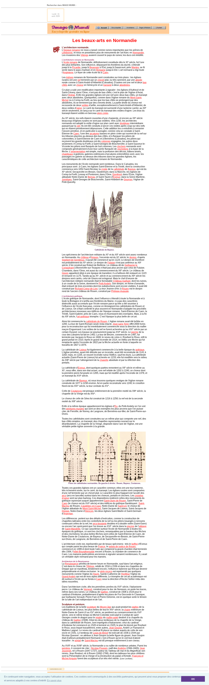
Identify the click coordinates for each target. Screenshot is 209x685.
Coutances (76, 391)
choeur (79, 85)
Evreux (116, 177)
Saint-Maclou (91, 640)
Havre (96, 574)
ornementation (78, 151)
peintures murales (75, 409)
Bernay (91, 177)
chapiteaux (67, 154)
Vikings (84, 55)
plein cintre (102, 113)
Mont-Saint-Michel (92, 508)
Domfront (117, 174)
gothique (139, 349)
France (101, 546)
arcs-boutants (99, 523)
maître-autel (112, 617)
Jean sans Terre (121, 324)
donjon (132, 257)
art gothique (83, 316)
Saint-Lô (122, 506)
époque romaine (72, 50)
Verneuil (88, 589)
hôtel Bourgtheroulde (84, 551)
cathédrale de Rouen (96, 321)
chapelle (104, 360)
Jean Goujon (115, 628)
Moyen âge (105, 607)
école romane (70, 62)
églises (69, 77)
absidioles (124, 85)
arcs (64, 495)
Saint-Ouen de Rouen (115, 500)
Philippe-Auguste (120, 291)
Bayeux (131, 169)
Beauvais (94, 67)
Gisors (65, 273)
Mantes (135, 67)
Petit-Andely (105, 283)
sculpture (91, 607)
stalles (135, 607)
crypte (104, 169)
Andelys (122, 648)
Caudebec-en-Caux (91, 506)
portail (78, 640)
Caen (105, 72)
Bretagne (100, 70)
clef (78, 126)
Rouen (125, 288)
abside (138, 80)
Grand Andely (69, 576)
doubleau (124, 123)
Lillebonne (67, 52)
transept (107, 85)
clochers (121, 146)
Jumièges (67, 179)
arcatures (94, 133)
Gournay (128, 179)
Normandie (138, 52)
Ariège (71, 95)
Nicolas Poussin (99, 648)
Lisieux (83, 349)
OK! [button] (193, 679)
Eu (116, 406)
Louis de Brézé (100, 633)
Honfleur (125, 574)
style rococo (106, 571)
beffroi (135, 544)
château (85, 257)
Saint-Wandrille (72, 529)
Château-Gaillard (121, 281)
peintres (66, 648)
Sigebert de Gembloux (73, 260)
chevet (101, 80)
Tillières (90, 566)
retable (99, 617)
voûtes (85, 105)
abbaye (142, 526)
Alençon (89, 511)
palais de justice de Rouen (122, 546)
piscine (130, 526)
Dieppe (65, 511)
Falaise (111, 262)
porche (134, 332)
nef (79, 80)
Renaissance (71, 563)
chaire (127, 609)
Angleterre (68, 72)
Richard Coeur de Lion (86, 288)
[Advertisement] (117, 15)
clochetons (122, 149)
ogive (79, 108)
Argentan (68, 513)
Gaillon (104, 592)
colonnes (105, 141)
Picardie (76, 67)
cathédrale (118, 169)
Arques (94, 257)
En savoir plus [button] (54, 680)
